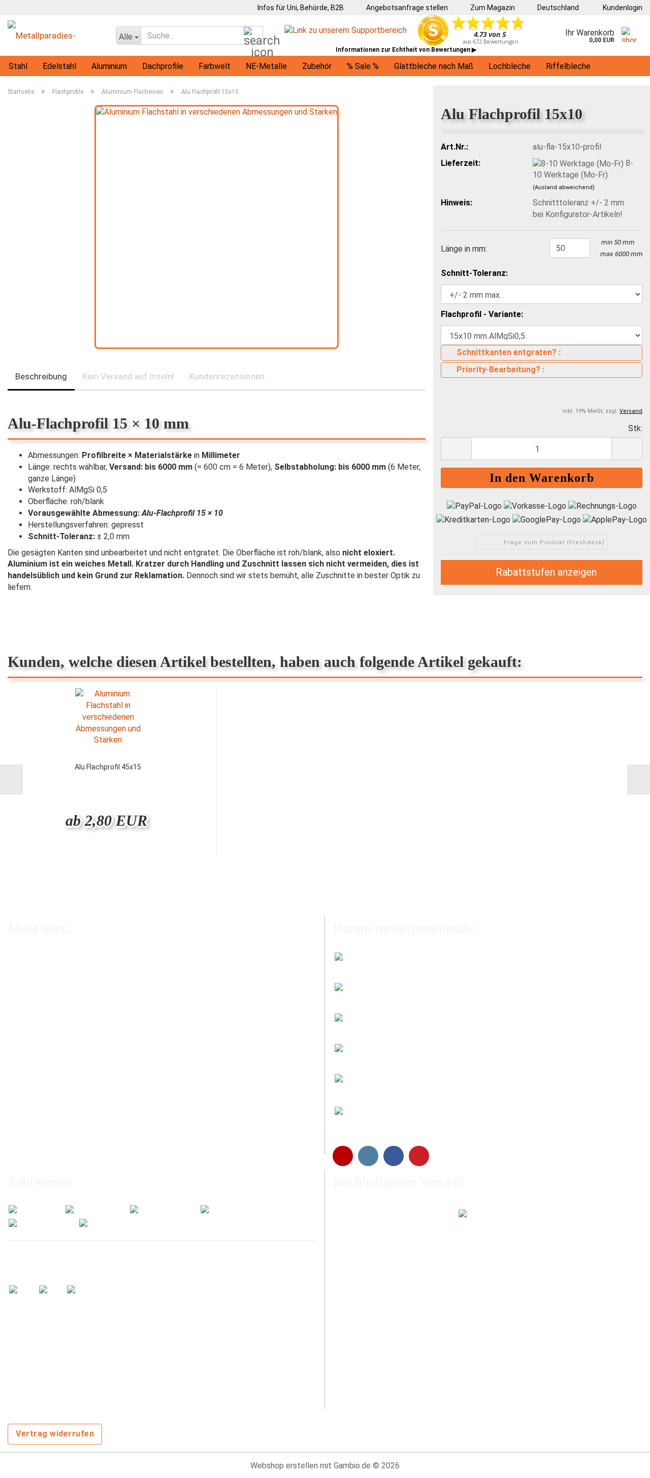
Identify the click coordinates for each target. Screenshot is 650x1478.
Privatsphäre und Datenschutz (62, 1125)
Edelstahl (59, 66)
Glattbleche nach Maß (433, 66)
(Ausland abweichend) (564, 187)
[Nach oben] (622, 1462)
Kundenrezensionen (227, 376)
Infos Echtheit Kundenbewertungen (71, 980)
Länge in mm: (464, 249)
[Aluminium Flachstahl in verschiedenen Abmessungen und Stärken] (216, 226)
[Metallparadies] (54, 35)
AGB (15, 1083)
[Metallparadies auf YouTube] (343, 1156)
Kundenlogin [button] (621, 8)
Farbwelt (215, 66)
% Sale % (363, 66)
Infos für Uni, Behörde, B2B (300, 8)
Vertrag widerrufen (55, 1433)
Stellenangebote (38, 1021)
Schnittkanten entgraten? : (509, 352)
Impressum (27, 1063)
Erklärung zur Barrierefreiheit (58, 1104)
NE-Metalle (266, 66)
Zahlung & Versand (41, 1000)
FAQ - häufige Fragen (45, 959)
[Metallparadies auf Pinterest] (419, 1156)
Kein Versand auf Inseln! (128, 376)
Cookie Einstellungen (45, 1144)
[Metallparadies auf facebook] (393, 1156)
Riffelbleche (568, 66)
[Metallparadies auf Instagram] (368, 1156)
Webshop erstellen (284, 1465)
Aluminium (109, 66)
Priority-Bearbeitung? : (500, 369)
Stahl (18, 66)
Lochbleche (510, 66)
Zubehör (317, 66)
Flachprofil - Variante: (482, 314)
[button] (555, 7)
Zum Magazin (492, 8)
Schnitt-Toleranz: (474, 273)
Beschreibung (41, 376)
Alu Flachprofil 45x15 (108, 767)
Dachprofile (162, 66)
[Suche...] (253, 36)
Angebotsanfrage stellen (406, 8)
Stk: (635, 428)
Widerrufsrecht (34, 1042)
